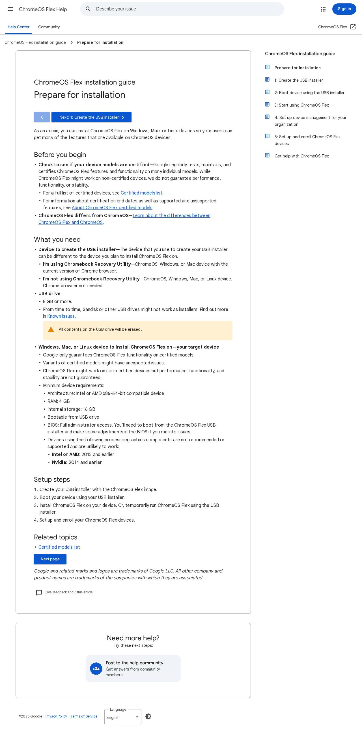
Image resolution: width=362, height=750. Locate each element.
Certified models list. (142, 193)
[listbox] (122, 717)
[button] (10, 9)
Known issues (61, 316)
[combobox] (190, 9)
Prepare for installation (298, 67)
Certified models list (59, 547)
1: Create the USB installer (299, 80)
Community (49, 27)
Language (118, 709)
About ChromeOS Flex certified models (112, 208)
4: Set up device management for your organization (310, 121)
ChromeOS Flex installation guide (300, 54)
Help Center (19, 27)
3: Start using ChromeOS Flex (302, 105)
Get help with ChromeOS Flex (302, 156)
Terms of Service (83, 716)
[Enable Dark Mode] (148, 716)
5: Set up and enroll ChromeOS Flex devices (308, 140)
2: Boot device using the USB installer (309, 92)
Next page (50, 559)
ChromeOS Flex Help (43, 9)
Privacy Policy (56, 716)
